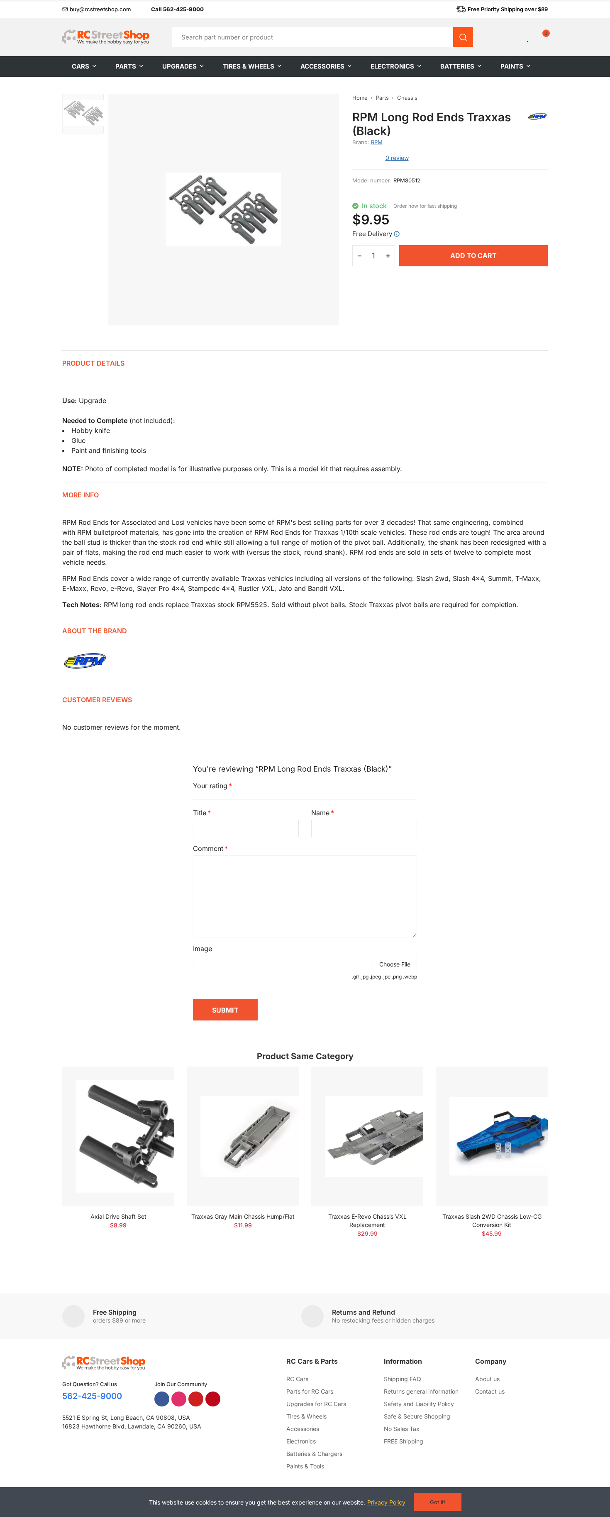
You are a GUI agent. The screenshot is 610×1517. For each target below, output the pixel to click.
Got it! (437, 1502)
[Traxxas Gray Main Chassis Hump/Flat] (243, 1136)
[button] (96, 9)
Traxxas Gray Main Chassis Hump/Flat (243, 1216)
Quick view (153, 1098)
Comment (208, 848)
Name (320, 813)
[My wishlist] (528, 37)
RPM (377, 142)
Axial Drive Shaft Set (118, 1216)
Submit (225, 1010)
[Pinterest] (212, 1399)
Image (202, 948)
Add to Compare (153, 1081)
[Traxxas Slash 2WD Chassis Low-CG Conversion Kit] (492, 1136)
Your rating (210, 786)
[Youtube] (195, 1399)
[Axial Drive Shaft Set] (118, 1136)
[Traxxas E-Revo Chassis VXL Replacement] (367, 1136)
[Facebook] (161, 1399)
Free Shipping (115, 1312)
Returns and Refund (363, 1312)
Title (199, 813)
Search (463, 37)
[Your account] (514, 37)
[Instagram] (178, 1399)
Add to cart (473, 255)
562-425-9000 (92, 1396)
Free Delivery (372, 234)
